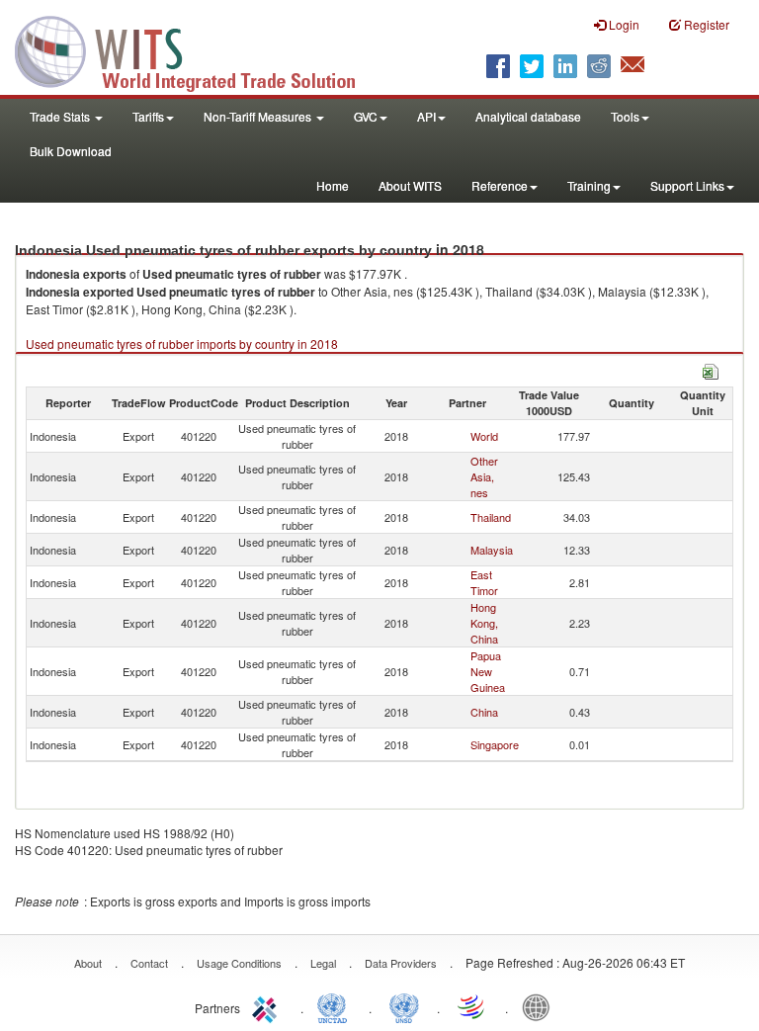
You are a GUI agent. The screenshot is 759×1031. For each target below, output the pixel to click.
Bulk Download (71, 150)
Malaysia (491, 550)
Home (332, 185)
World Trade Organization (472, 1006)
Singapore (494, 744)
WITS (197, 49)
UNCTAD (336, 1006)
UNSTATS (404, 1006)
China (484, 712)
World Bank (540, 1006)
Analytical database (528, 116)
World (484, 436)
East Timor (484, 582)
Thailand (490, 517)
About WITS (410, 185)
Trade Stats (61, 116)
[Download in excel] (710, 369)
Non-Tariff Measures (259, 116)
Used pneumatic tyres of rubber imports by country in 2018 (182, 343)
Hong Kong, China (484, 622)
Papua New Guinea (487, 671)
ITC (268, 1006)
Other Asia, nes (484, 476)
